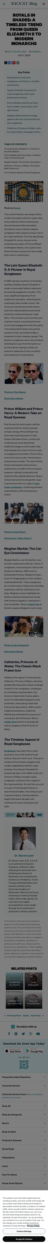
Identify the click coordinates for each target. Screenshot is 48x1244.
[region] (24, 1217)
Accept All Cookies (24, 1239)
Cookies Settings (24, 1231)
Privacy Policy (33, 1225)
